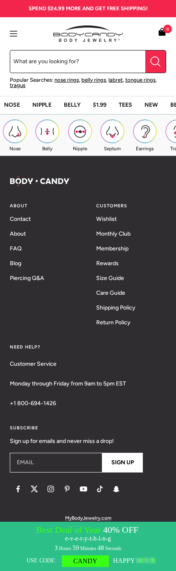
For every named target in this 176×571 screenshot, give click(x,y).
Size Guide (110, 278)
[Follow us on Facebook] (18, 489)
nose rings (66, 80)
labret (115, 80)
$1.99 (99, 104)
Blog (15, 263)
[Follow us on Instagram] (51, 489)
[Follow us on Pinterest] (67, 489)
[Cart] (162, 33)
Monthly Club (113, 233)
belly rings (93, 80)
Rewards (107, 263)
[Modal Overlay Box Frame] (88, 546)
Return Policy (113, 322)
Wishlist (106, 219)
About (18, 233)
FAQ (16, 248)
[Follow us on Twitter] (34, 489)
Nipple (42, 104)
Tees (125, 104)
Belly (72, 104)
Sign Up (122, 462)
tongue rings (140, 80)
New (151, 104)
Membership (112, 248)
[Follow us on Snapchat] (116, 489)
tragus (17, 85)
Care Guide (110, 292)
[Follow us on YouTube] (83, 489)
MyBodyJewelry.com (88, 518)
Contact (20, 219)
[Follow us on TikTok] (100, 489)
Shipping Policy (115, 307)
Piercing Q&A (27, 278)
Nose (12, 104)
